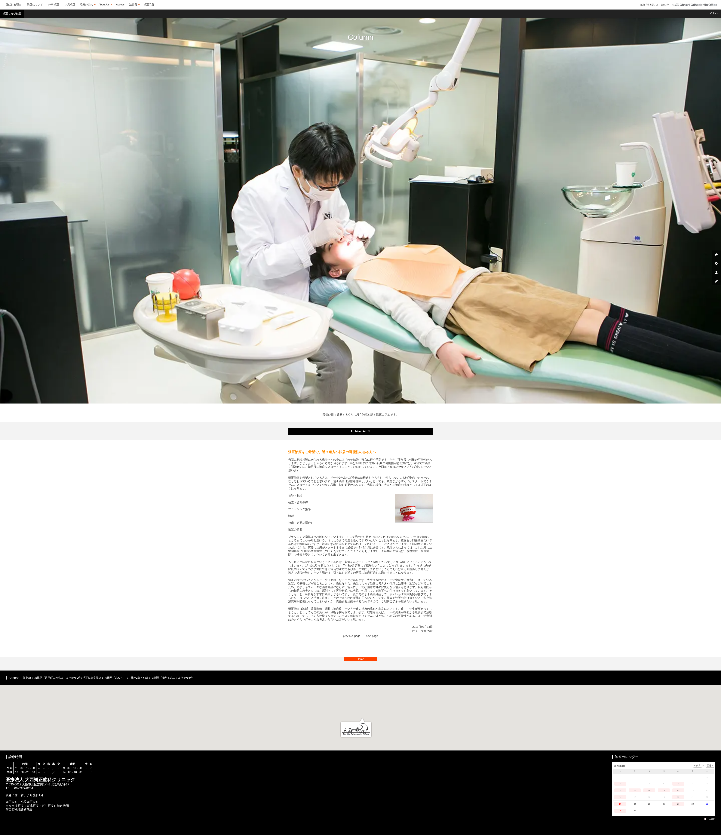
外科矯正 (53, 4)
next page (372, 635)
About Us (104, 4)
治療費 (133, 4)
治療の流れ (86, 4)
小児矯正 (70, 4)
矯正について (35, 4)
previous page (351, 635)
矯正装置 (149, 4)
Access (120, 4)
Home (360, 659)
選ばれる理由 (13, 4)
